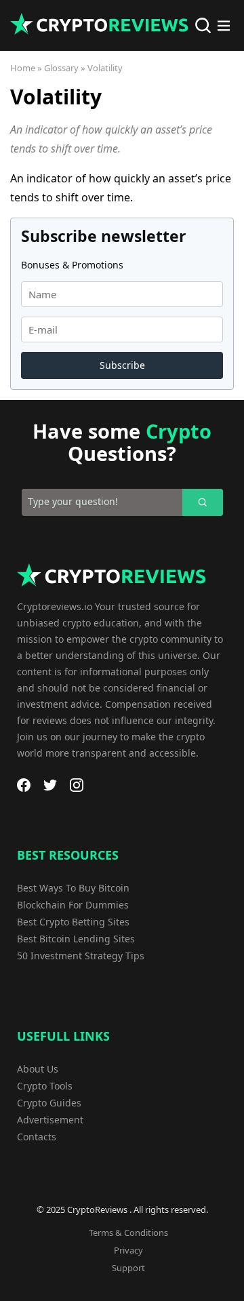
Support (128, 1268)
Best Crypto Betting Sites (73, 921)
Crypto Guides (49, 1102)
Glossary (61, 68)
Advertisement (50, 1119)
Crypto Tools (45, 1085)
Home (22, 68)
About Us (37, 1068)
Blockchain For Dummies (73, 904)
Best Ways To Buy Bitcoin (73, 887)
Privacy (128, 1250)
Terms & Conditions (128, 1232)
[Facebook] (23, 785)
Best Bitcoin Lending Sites (76, 938)
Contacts (36, 1136)
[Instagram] (76, 785)
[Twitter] (50, 785)
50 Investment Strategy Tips (80, 955)
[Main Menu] (224, 25)
